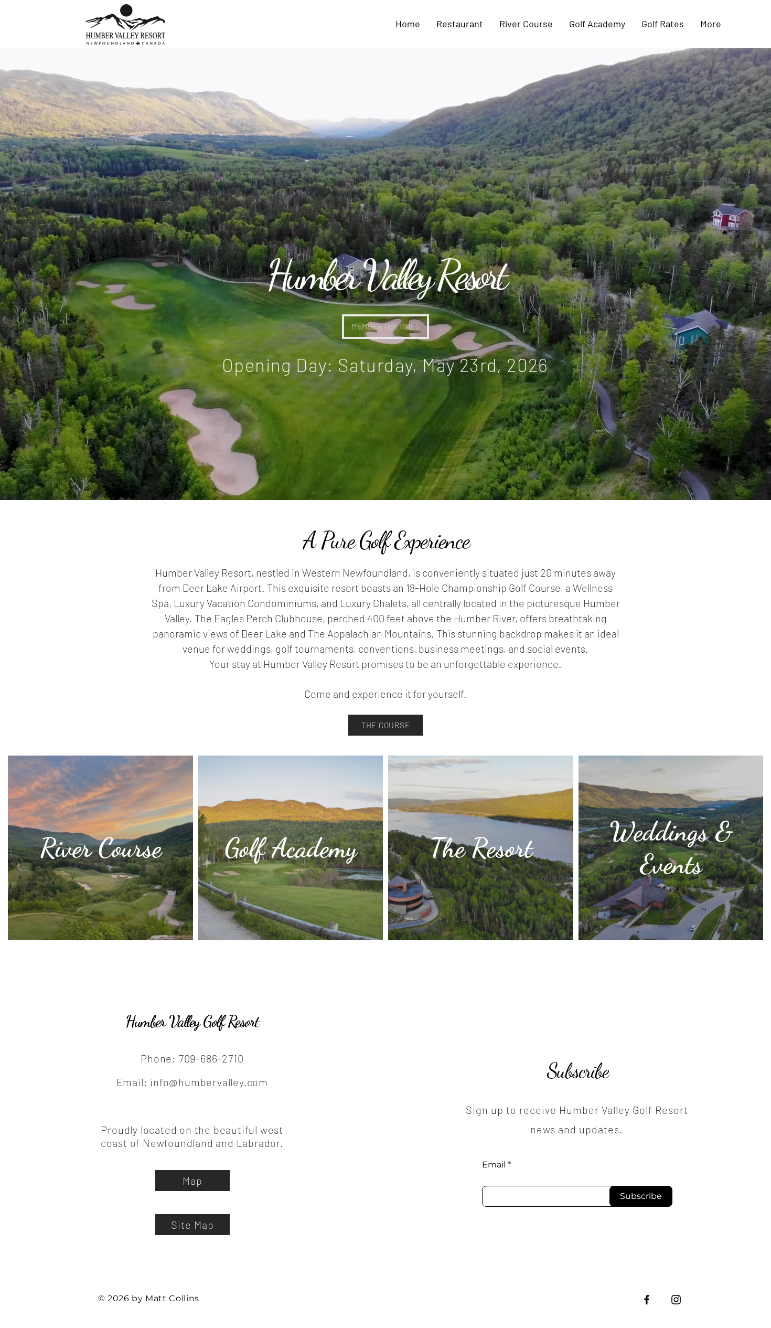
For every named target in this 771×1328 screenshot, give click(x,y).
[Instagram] (676, 1299)
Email (494, 1165)
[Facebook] (646, 1299)
